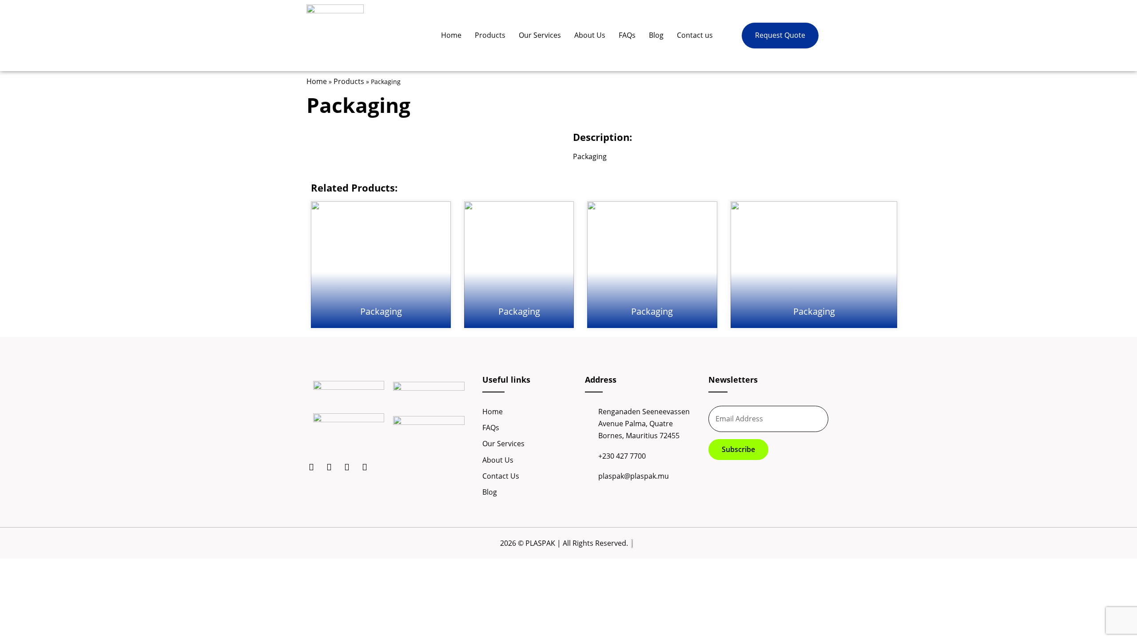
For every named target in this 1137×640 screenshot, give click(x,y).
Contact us (695, 35)
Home (451, 35)
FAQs (627, 35)
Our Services (540, 35)
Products (490, 35)
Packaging (381, 311)
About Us (589, 35)
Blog (656, 35)
